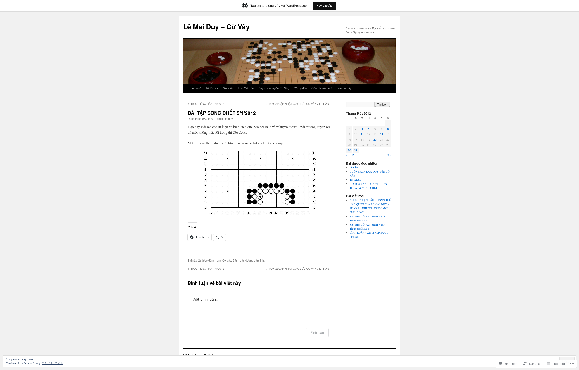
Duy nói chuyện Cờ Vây (273, 88)
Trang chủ (194, 88)
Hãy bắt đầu (324, 5)
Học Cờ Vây (246, 88)
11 (362, 134)
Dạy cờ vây (344, 88)
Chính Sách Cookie (52, 363)
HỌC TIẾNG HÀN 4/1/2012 (206, 104)
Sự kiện (228, 88)
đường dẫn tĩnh (254, 260)
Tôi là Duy (212, 88)
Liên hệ (354, 167)
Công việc (300, 88)
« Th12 (350, 155)
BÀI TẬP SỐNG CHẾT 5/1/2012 (222, 112)
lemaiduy (227, 118)
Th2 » (387, 155)
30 (349, 150)
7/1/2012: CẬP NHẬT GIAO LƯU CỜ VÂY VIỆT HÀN (299, 104)
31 (355, 150)
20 (375, 139)
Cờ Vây (226, 260)
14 (381, 134)
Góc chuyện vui (321, 88)
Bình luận (317, 332)
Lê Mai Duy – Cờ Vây (216, 26)
